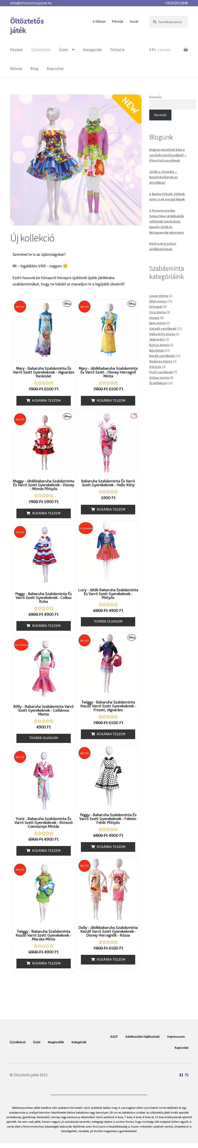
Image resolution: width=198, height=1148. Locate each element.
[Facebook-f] (181, 1074)
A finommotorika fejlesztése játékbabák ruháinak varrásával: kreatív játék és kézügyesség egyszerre (166, 221)
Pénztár (117, 21)
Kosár (134, 21)
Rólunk (16, 68)
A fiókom (99, 21)
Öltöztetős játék (27, 25)
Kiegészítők (56, 1042)
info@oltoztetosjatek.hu (31, 2)
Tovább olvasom (108, 621)
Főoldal (16, 49)
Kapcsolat (55, 68)
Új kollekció (40, 49)
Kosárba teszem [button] (46, 401)
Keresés (155, 97)
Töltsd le (117, 49)
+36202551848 (176, 2)
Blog (34, 68)
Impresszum (176, 1036)
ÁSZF (114, 1036)
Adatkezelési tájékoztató (142, 1036)
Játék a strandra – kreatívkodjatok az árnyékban (163, 177)
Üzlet (63, 49)
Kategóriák (92, 49)
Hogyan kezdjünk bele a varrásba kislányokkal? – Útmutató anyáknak (168, 155)
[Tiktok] (186, 1074)
